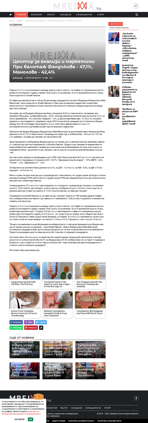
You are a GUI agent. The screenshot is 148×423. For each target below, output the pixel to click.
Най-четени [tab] (115, 24)
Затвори (19, 419)
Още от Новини (21, 337)
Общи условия (58, 421)
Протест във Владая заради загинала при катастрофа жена (22, 348)
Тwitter (42, 322)
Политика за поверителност (81, 421)
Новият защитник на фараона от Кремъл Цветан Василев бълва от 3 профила (129, 95)
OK (30, 419)
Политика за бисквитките (109, 421)
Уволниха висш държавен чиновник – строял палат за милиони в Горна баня (56, 368)
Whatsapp (17, 328)
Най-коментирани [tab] (119, 28)
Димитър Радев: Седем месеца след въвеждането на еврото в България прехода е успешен (130, 74)
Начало (11, 21)
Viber (30, 322)
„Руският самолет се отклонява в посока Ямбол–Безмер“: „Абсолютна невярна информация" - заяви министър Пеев (129, 47)
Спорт (100, 15)
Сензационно (84, 15)
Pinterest (32, 328)
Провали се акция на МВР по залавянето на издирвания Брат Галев (57, 348)
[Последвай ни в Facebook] (136, 6)
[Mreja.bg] (30, 398)
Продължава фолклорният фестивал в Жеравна (88, 350)
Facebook (17, 322)
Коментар (36, 15)
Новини (21, 15)
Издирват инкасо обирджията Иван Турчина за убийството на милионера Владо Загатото (90, 365)
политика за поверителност (28, 414)
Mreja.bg (19, 78)
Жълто (51, 15)
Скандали (65, 15)
